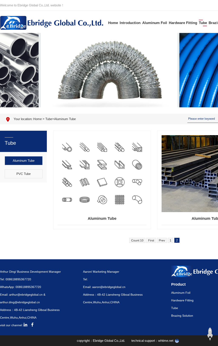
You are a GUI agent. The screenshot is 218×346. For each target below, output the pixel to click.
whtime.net (165, 340)
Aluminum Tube (65, 119)
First (151, 240)
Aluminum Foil (154, 23)
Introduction (130, 23)
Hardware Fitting (183, 23)
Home (113, 23)
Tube (203, 23)
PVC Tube (23, 174)
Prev (162, 240)
